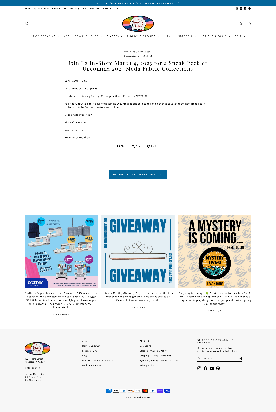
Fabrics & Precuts (142, 36)
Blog (85, 8)
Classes (113, 36)
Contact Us (145, 345)
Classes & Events (131, 56)
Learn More (61, 314)
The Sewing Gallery (141, 51)
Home (28, 8)
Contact (119, 8)
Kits (167, 36)
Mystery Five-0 (41, 8)
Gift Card (95, 8)
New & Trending (44, 36)
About (85, 341)
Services (107, 8)
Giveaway (74, 8)
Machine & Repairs (91, 365)
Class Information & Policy (153, 350)
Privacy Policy (147, 365)
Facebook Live (59, 8)
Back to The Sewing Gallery (140, 174)
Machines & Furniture (82, 36)
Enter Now (138, 307)
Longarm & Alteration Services (97, 360)
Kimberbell (184, 36)
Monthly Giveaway (91, 345)
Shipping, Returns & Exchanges (155, 355)
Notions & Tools (214, 36)
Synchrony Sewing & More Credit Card (159, 360)
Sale (239, 36)
